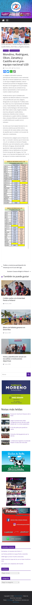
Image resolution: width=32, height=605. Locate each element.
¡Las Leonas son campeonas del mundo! (12, 563)
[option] (16, 392)
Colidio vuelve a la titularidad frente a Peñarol (14, 299)
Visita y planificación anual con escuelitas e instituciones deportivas (14, 359)
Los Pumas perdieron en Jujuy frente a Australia (14, 554)
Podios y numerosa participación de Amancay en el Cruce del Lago (14, 266)
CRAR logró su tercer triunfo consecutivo (12, 556)
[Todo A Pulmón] (3, 20)
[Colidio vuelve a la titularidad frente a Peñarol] (16, 281)
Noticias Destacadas (14, 50)
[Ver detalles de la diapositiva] (16, 14)
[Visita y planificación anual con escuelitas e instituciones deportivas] (16, 340)
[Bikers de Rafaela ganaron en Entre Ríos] (16, 311)
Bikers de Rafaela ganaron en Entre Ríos (14, 328)
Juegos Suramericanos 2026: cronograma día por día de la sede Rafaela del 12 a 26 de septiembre (19, 422)
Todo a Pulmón (16, 68)
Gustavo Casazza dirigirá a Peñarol (18, 271)
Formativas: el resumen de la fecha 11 (11, 551)
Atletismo (6, 50)
